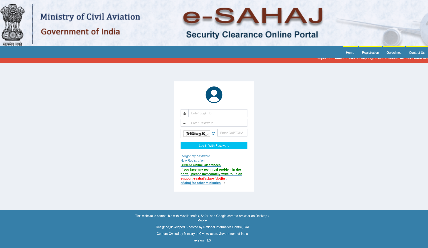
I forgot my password (195, 156)
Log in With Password (214, 145)
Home (350, 52)
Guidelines (394, 52)
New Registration (193, 160)
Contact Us (417, 52)
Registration (370, 52)
